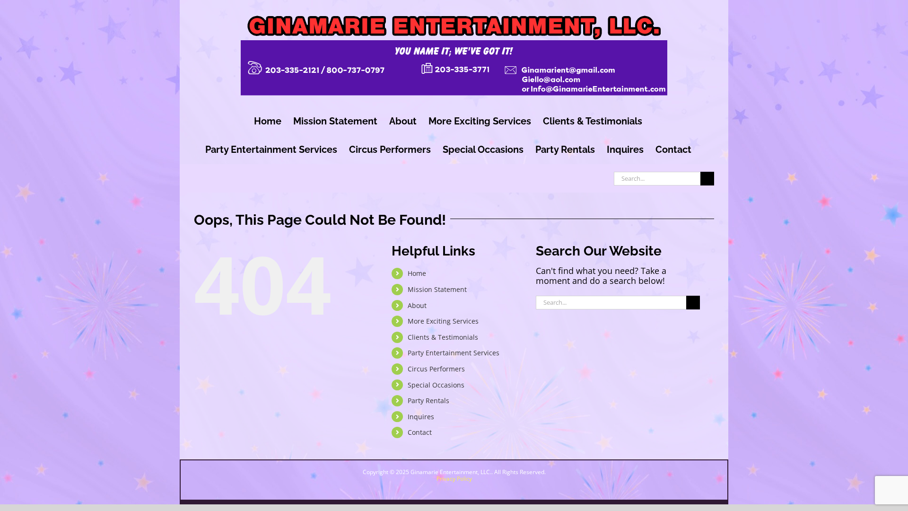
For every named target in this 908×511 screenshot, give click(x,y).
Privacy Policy (454, 479)
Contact (420, 432)
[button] (822, 474)
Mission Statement (437, 289)
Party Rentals (428, 400)
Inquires (421, 416)
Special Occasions (436, 384)
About (417, 305)
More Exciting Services (443, 321)
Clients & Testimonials (443, 337)
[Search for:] (657, 177)
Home (417, 273)
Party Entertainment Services (453, 352)
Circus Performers (436, 368)
